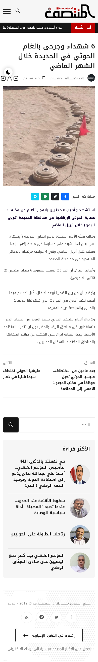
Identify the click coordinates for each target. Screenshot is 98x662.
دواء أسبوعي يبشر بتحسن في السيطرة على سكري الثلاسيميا (32, 27)
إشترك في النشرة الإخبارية (53, 635)
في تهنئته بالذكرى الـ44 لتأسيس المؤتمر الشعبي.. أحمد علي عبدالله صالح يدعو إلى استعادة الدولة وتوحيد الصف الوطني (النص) (38, 473)
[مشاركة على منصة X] (55, 196)
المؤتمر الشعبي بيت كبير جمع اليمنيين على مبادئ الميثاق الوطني (37, 561)
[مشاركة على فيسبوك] (65, 196)
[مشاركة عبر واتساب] (45, 196)
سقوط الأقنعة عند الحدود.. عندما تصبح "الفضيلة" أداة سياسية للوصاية (40, 507)
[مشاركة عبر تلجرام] (35, 196)
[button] (7, 11)
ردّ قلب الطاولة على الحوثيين (38, 534)
